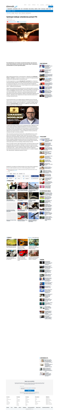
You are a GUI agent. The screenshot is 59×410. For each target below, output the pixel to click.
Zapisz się (29, 390)
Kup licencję (15, 170)
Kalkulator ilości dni (48, 399)
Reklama (15, 407)
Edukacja (26, 400)
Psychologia (36, 403)
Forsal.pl (8, 401)
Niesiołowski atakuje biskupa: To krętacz (11, 220)
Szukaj (51, 6)
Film (26, 403)
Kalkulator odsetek (48, 402)
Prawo (36, 398)
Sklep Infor (8, 404)
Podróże (18, 404)
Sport (17, 402)
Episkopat (20, 173)
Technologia (18, 399)
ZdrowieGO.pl (8, 402)
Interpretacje (8, 403)
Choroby (36, 402)
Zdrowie (18, 403)
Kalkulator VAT (48, 401)
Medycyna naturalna (37, 401)
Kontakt (8, 407)
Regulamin (24, 407)
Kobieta (26, 398)
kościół (14, 173)
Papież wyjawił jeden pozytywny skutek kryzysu (11, 200)
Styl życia (36, 404)
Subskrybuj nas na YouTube (12, 21)
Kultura (26, 405)
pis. (17, 173)
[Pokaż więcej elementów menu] (52, 9)
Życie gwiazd (27, 402)
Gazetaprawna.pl (9, 399)
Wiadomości (18, 401)
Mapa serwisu (38, 407)
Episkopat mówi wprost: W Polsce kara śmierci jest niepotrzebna (32, 221)
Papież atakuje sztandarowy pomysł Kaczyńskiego (22, 210)
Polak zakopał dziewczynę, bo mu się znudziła (22, 200)
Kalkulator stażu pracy (49, 400)
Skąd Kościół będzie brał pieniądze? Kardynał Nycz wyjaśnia (11, 191)
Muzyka (26, 404)
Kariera (20, 407)
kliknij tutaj (34, 393)
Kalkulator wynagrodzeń (49, 404)
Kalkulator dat (47, 398)
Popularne (30, 237)
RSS (51, 407)
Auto (17, 398)
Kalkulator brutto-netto (49, 403)
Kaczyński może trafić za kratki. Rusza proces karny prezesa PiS (11, 211)
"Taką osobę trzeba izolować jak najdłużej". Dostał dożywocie (33, 191)
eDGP (7, 400)
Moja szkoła (27, 401)
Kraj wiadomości (36, 237)
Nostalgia (12, 13)
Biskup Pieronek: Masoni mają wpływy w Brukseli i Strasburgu (22, 190)
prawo (11, 173)
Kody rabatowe (27, 399)
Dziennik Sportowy (28, 13)
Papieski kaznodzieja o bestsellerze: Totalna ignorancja (32, 201)
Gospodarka (18, 400)
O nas (11, 407)
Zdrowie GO (16, 13)
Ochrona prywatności (31, 407)
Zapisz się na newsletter (22, 21)
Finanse (36, 399)
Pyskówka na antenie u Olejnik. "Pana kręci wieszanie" (22, 220)
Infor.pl (7, 398)
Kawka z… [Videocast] (22, 13)
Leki (35, 400)
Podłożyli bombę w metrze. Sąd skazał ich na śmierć (32, 210)
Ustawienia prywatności (45, 407)
